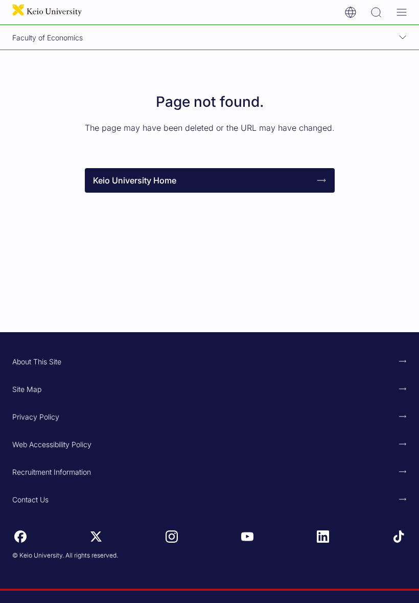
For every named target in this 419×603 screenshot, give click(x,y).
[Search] (376, 12)
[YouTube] (247, 536)
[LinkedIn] (323, 536)
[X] (96, 536)
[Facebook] (20, 536)
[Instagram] (171, 536)
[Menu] (401, 12)
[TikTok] (398, 536)
